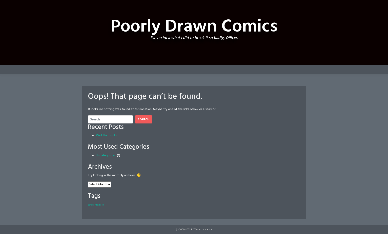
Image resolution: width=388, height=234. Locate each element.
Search (144, 119)
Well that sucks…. (108, 135)
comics (91, 205)
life (102, 205)
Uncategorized (106, 155)
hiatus (98, 205)
